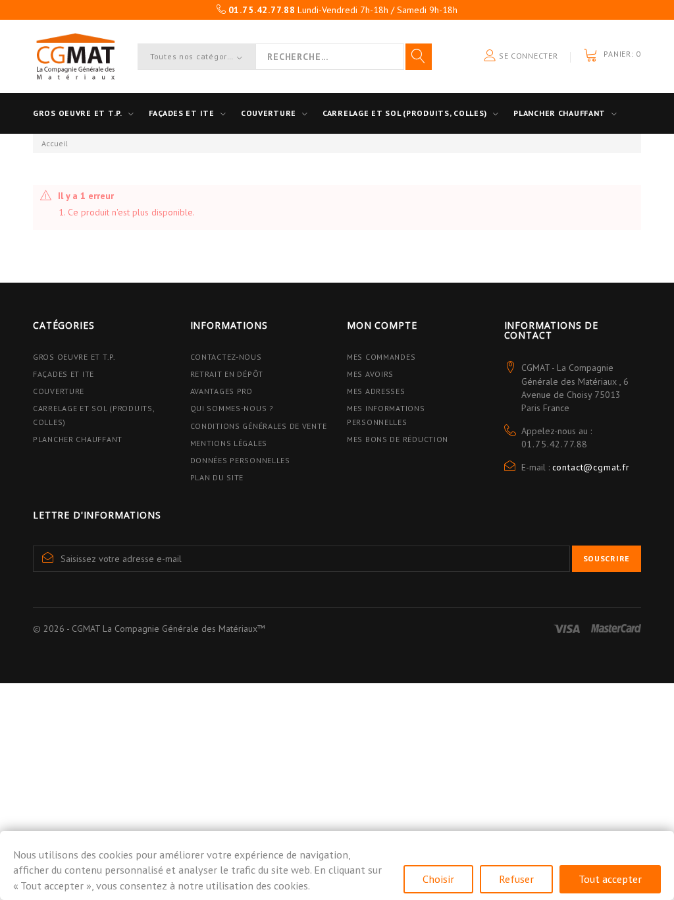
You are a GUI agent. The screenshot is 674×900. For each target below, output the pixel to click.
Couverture (268, 113)
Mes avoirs (370, 374)
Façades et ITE (182, 113)
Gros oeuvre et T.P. (77, 113)
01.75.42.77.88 (554, 444)
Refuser (516, 879)
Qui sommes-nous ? (232, 408)
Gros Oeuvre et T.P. (74, 357)
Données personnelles (240, 460)
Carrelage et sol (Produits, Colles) (405, 113)
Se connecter (526, 56)
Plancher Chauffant (559, 113)
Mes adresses (376, 391)
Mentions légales (229, 443)
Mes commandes (381, 357)
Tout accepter (610, 879)
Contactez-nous (226, 357)
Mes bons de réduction (397, 439)
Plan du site (217, 477)
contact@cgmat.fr (591, 467)
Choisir (438, 879)
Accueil (54, 143)
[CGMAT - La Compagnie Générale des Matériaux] (75, 56)
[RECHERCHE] (418, 56)
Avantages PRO (221, 391)
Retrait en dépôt (227, 374)
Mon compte (382, 325)
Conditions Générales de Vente (258, 426)
